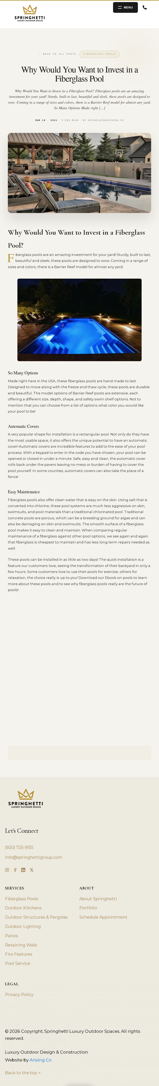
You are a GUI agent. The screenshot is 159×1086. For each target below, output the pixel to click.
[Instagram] (7, 870)
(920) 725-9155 (19, 847)
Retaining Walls (21, 945)
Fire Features (18, 954)
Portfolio (88, 907)
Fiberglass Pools (99, 54)
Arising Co (41, 1059)
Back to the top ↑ (23, 1072)
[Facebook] (15, 870)
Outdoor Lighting (23, 926)
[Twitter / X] (31, 870)
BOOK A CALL (145, 7)
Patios (11, 935)
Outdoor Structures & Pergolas (36, 917)
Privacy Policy (19, 994)
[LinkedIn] (23, 870)
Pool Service (17, 963)
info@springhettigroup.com (33, 857)
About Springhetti (98, 898)
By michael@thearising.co (103, 120)
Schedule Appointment (103, 917)
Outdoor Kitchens (23, 907)
